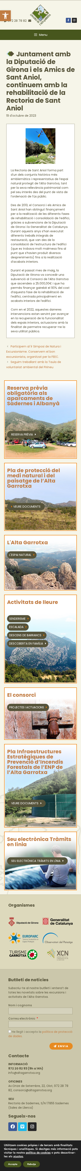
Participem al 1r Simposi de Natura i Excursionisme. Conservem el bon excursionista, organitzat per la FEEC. (33, 351)
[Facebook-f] (68, 20)
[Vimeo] (22, 1126)
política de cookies (38, 1153)
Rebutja (31, 1164)
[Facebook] (12, 1126)
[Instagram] (74, 20)
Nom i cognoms (20, 1005)
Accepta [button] (12, 1164)
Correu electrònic (22, 1018)
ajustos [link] (18, 1156)
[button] (5, 15)
